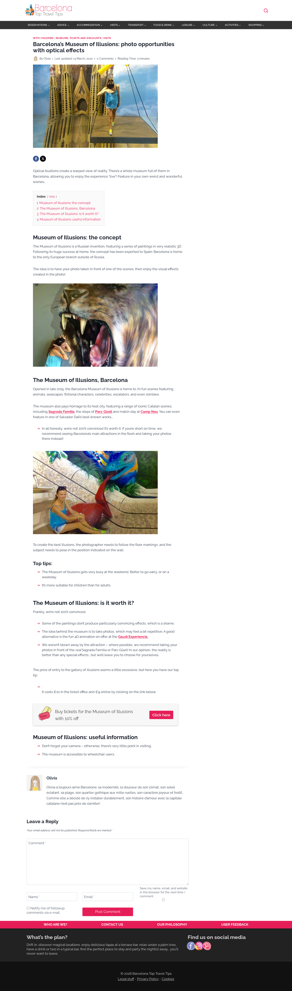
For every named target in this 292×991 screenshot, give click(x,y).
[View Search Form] (266, 11)
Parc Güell (103, 412)
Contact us (112, 924)
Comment (37, 843)
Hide (52, 196)
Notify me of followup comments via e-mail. (46, 910)
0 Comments (105, 58)
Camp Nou (149, 412)
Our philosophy (172, 924)
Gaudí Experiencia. (133, 637)
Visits (107, 38)
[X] (43, 159)
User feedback (234, 924)
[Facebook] (36, 159)
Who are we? (55, 924)
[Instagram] (198, 946)
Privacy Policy (148, 979)
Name (34, 897)
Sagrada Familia (61, 412)
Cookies (168, 979)
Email (89, 897)
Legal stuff (126, 979)
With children (43, 38)
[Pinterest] (206, 946)
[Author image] (35, 58)
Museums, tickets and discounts (78, 38)
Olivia (47, 58)
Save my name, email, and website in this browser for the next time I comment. (164, 892)
